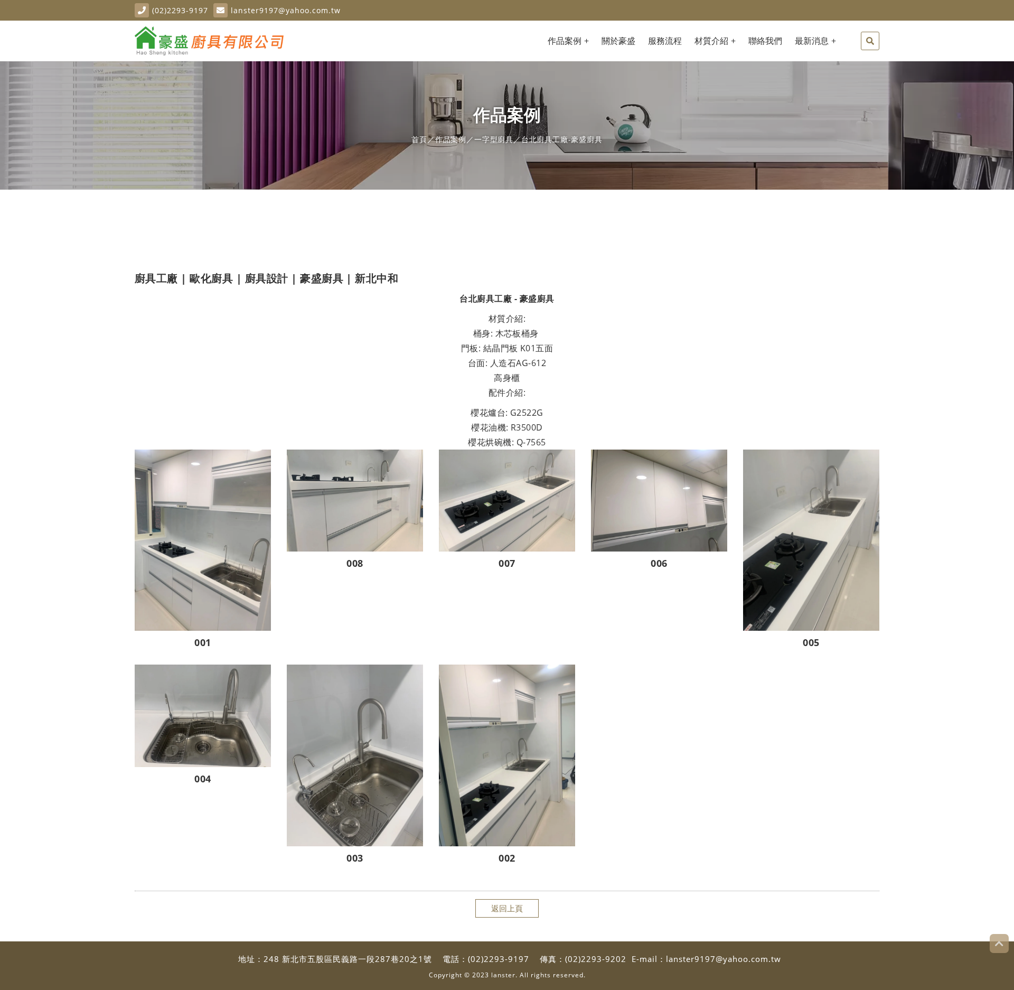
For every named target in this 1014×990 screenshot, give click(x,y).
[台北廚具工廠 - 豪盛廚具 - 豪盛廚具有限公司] (209, 40)
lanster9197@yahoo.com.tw (286, 10)
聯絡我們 (765, 40)
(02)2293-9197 (180, 10)
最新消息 (812, 40)
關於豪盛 (618, 40)
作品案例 (564, 40)
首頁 (419, 139)
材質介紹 (711, 40)
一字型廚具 (493, 139)
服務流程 (665, 40)
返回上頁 (507, 908)
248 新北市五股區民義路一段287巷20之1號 (348, 959)
